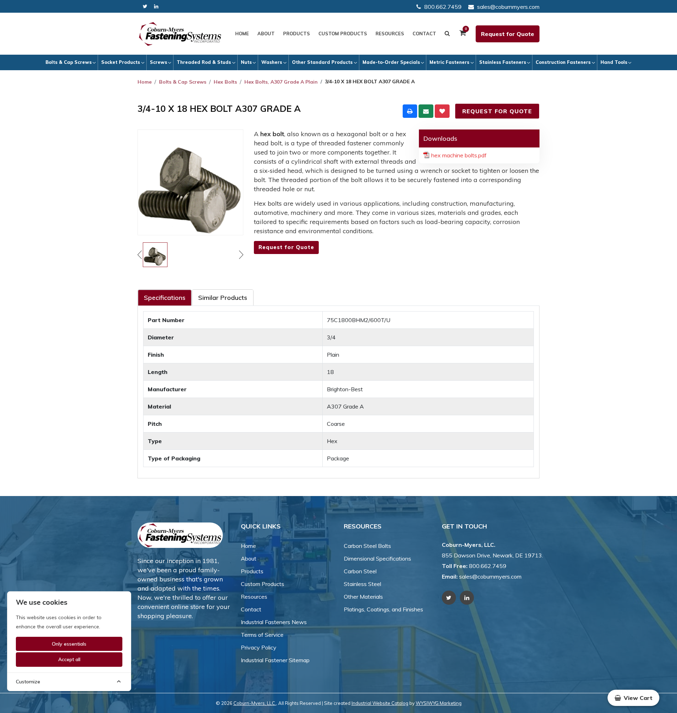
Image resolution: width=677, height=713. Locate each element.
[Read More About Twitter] (145, 6)
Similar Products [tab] (222, 298)
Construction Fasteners (563, 62)
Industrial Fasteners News (274, 622)
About (266, 33)
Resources (390, 33)
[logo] (180, 33)
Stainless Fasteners (502, 62)
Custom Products (342, 33)
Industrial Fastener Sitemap (275, 660)
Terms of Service (262, 634)
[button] (633, 698)
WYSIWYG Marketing (439, 703)
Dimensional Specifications (377, 558)
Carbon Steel (360, 571)
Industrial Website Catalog (380, 703)
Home (242, 33)
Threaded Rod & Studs (204, 62)
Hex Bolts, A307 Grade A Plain (281, 82)
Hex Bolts (225, 82)
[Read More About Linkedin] (156, 6)
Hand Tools (613, 62)
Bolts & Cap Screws (68, 62)
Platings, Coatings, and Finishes (383, 609)
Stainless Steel (362, 583)
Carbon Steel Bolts (367, 545)
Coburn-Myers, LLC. (254, 703)
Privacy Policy (258, 647)
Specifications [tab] (164, 298)
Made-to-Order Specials (391, 62)
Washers (271, 62)
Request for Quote (507, 33)
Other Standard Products (322, 62)
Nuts (246, 62)
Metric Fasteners (449, 62)
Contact (424, 33)
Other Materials (363, 596)
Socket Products (120, 62)
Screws (158, 62)
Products (296, 33)
